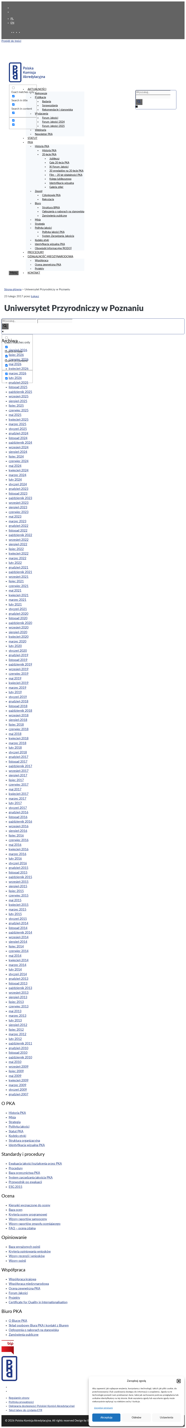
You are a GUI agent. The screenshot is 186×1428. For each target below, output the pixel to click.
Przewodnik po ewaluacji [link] (25, 1182)
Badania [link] (46, 101)
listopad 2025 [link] (18, 387)
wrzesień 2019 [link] (19, 669)
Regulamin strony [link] (19, 1398)
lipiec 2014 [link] (16, 946)
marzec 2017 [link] (17, 798)
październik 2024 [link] (20, 442)
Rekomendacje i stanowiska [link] (57, 110)
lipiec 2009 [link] (16, 1071)
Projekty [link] (39, 269)
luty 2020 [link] (15, 646)
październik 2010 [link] (20, 1057)
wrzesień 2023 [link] (19, 502)
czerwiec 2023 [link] (19, 512)
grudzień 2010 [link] (18, 1048)
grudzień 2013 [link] (18, 978)
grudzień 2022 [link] (18, 525)
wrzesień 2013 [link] (19, 992)
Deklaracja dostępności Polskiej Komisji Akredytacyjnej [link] (42, 1406)
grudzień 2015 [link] (18, 867)
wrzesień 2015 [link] (19, 881)
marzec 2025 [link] (17, 424)
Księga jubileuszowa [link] (60, 179)
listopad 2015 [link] (18, 872)
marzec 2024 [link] (17, 475)
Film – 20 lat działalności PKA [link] (65, 175)
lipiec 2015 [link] (16, 891)
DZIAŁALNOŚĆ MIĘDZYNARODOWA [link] (50, 256)
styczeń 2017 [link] (18, 807)
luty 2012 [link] (15, 1039)
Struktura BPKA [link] (51, 207)
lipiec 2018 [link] (16, 724)
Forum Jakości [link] (50, 118)
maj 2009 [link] (15, 1075)
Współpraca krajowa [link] (22, 1279)
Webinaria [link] (40, 130)
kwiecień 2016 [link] (19, 849)
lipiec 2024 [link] (16, 456)
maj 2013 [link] (15, 1011)
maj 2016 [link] (15, 844)
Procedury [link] (16, 1168)
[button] (179, 1381)
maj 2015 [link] (15, 900)
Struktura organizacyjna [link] (24, 1140)
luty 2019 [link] (15, 692)
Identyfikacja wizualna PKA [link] (50, 244)
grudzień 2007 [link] (18, 1094)
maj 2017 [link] (15, 789)
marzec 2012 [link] (17, 1034)
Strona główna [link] (12, 289)
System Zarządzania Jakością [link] (58, 236)
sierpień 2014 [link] (18, 941)
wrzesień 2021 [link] (19, 576)
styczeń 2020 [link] (18, 650)
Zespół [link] (38, 191)
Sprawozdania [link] (50, 105)
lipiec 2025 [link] (16, 405)
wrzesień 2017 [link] (19, 770)
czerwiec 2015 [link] (19, 895)
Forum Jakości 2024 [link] (53, 122)
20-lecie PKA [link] (49, 154)
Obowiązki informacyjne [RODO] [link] (53, 248)
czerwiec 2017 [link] (19, 784)
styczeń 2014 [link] (18, 974)
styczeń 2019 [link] (18, 697)
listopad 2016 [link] (18, 817)
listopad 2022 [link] (18, 530)
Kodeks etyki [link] (42, 240)
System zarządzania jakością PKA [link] (31, 1177)
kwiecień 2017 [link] (19, 793)
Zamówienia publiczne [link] (54, 216)
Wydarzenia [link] (41, 114)
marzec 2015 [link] (17, 909)
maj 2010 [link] (15, 1062)
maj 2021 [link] (15, 590)
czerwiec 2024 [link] (19, 461)
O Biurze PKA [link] (18, 1320)
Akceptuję (106, 1417)
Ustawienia (166, 1417)
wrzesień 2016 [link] (19, 826)
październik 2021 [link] (20, 572)
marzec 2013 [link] (17, 1015)
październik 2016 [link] (20, 821)
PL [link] (12, 18)
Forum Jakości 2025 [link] (53, 126)
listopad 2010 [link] (18, 1052)
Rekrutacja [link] (48, 199)
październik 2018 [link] (20, 710)
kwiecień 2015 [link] (19, 904)
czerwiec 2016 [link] (19, 840)
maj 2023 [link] (15, 516)
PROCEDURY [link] (36, 252)
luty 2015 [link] (15, 914)
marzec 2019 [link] (17, 687)
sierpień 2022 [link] (18, 544)
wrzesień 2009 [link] (19, 1066)
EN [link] (12, 23)
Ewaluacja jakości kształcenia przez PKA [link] (35, 1163)
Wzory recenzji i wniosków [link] (27, 1256)
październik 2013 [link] (20, 988)
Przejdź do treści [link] (11, 41)
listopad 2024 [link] (18, 438)
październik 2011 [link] (20, 1043)
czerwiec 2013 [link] (19, 1006)
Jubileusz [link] (54, 158)
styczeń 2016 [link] (18, 863)
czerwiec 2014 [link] (19, 951)
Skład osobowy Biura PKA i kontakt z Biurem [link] (39, 1325)
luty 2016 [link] (15, 858)
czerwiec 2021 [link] (19, 586)
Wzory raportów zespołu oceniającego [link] (34, 1223)
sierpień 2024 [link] (18, 451)
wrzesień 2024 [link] (19, 447)
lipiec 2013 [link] (16, 1002)
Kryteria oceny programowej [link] (28, 1214)
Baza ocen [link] (15, 1209)
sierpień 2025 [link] (18, 401)
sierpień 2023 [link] (18, 507)
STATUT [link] (32, 138)
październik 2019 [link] (20, 664)
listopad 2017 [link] (18, 761)
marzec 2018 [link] (17, 743)
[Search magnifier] (139, 102)
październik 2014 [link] (20, 932)
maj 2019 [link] (15, 678)
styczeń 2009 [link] (18, 1089)
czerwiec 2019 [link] (19, 673)
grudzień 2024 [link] (18, 433)
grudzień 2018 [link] (18, 701)
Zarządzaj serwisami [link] (103, 1408)
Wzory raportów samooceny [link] (28, 1219)
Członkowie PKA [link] (51, 195)
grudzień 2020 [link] (18, 613)
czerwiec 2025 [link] (19, 410)
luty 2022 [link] (15, 562)
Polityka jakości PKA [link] (53, 232)
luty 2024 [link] (15, 479)
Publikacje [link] (40, 97)
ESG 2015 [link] (15, 1186)
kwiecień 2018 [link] (19, 738)
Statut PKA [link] (16, 1131)
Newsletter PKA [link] (43, 134)
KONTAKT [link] (34, 272)
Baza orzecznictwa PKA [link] (24, 1172)
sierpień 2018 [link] (18, 720)
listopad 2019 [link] (18, 660)
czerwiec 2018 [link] (19, 729)
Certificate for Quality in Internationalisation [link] (38, 1302)
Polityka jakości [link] (43, 228)
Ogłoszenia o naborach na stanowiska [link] (63, 211)
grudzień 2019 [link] (18, 655)
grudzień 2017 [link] (18, 756)
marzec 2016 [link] (17, 854)
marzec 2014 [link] (17, 965)
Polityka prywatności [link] (21, 1402)
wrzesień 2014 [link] (19, 937)
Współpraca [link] (41, 260)
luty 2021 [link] (15, 604)
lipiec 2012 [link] (16, 1029)
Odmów (136, 1417)
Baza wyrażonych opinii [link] (24, 1246)
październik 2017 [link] (20, 766)
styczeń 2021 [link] (18, 609)
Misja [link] (38, 220)
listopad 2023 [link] (18, 493)
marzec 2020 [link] (17, 641)
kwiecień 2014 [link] (19, 960)
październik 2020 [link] (20, 623)
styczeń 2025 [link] (18, 428)
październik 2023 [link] (20, 498)
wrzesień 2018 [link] (19, 715)
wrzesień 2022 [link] (19, 539)
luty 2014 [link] (15, 969)
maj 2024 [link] (15, 465)
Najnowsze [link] (41, 93)
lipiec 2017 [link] (16, 780)
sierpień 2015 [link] (18, 886)
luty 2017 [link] (15, 803)
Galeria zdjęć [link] (56, 187)
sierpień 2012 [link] (18, 1025)
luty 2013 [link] (15, 1020)
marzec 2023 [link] (17, 521)
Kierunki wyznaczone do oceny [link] (29, 1205)
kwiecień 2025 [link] (19, 419)
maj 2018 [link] (15, 733)
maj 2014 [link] (15, 955)
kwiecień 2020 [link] (19, 636)
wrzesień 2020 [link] (19, 627)
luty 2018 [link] (15, 747)
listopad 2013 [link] (18, 983)
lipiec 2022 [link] (16, 549)
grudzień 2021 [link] (18, 567)
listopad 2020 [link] (18, 618)
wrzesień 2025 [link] (19, 396)
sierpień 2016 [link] (18, 830)
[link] (17, 32)
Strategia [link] (40, 224)
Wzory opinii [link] (17, 1260)
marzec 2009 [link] (17, 1085)
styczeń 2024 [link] (18, 484)
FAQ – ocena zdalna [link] (22, 1228)
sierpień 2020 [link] (18, 632)
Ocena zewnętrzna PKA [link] (48, 265)
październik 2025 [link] (20, 391)
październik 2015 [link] (20, 877)
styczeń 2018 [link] (18, 752)
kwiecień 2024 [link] (19, 470)
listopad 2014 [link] (18, 928)
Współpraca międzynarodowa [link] (29, 1283)
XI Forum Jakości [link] (58, 167)
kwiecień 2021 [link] (19, 595)
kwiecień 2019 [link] (19, 683)
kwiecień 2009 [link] (19, 1080)
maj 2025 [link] (15, 414)
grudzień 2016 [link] (18, 812)
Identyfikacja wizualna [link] (61, 183)
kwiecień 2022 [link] (19, 553)
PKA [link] (30, 142)
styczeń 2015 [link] (18, 918)
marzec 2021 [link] (17, 599)
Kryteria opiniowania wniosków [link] (30, 1251)
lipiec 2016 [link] (16, 835)
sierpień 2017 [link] (18, 775)
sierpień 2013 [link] (18, 997)
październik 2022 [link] (20, 535)
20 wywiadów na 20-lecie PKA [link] (66, 171)
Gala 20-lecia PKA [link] (59, 162)
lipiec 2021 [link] (16, 581)
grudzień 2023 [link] (18, 488)
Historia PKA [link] (42, 146)
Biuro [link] (38, 203)
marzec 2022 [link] (17, 558)
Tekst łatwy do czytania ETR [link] (25, 1410)
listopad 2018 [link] (18, 706)
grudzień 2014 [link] (18, 923)
